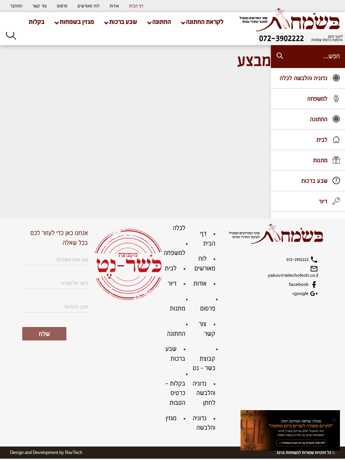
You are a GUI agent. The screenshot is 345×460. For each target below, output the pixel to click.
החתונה (176, 333)
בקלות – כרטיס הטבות (175, 393)
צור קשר (39, 6)
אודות (114, 6)
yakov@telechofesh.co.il (293, 275)
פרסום (62, 6)
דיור (172, 283)
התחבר (16, 6)
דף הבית (136, 6)
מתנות (177, 308)
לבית (171, 268)
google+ (301, 293)
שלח (44, 334)
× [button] (334, 420)
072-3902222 (298, 259)
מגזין (171, 418)
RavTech (73, 452)
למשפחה (174, 253)
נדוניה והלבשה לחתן (204, 393)
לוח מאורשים (88, 6)
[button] (16, 6)
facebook (299, 284)
